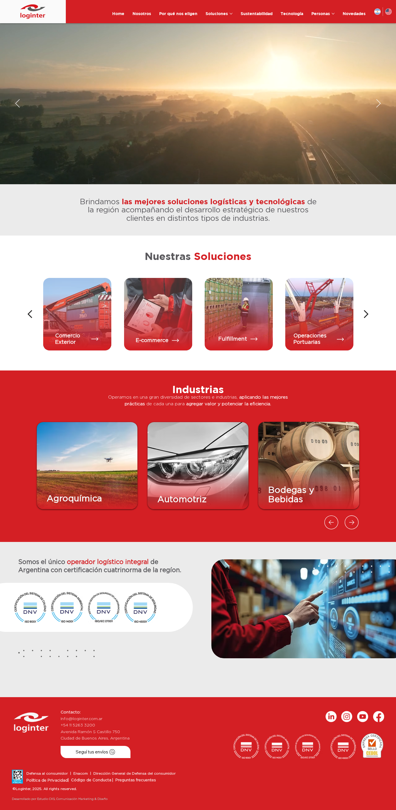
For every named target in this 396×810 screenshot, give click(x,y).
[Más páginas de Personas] (333, 13)
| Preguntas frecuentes (134, 780)
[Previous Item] (17, 104)
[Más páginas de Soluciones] (231, 13)
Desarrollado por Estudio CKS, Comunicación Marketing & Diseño (60, 799)
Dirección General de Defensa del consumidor (134, 773)
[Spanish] (377, 11)
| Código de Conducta (89, 780)
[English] (388, 11)
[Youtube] (362, 716)
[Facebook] (378, 716)
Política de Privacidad (47, 780)
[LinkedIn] (331, 716)
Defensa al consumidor (48, 773)
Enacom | (83, 773)
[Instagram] (346, 716)
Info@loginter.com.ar (81, 719)
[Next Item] (378, 104)
